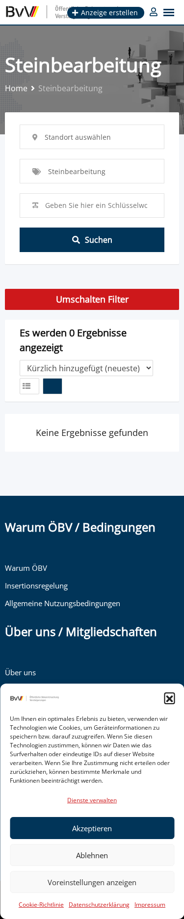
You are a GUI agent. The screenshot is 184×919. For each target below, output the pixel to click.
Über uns (20, 672)
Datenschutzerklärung (99, 904)
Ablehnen (92, 855)
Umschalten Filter (92, 299)
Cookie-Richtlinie (41, 904)
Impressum (149, 904)
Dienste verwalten (92, 800)
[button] (169, 698)
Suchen (98, 239)
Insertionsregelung (36, 585)
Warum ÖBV (26, 568)
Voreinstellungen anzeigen (92, 882)
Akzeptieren (92, 828)
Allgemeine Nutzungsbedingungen (62, 603)
